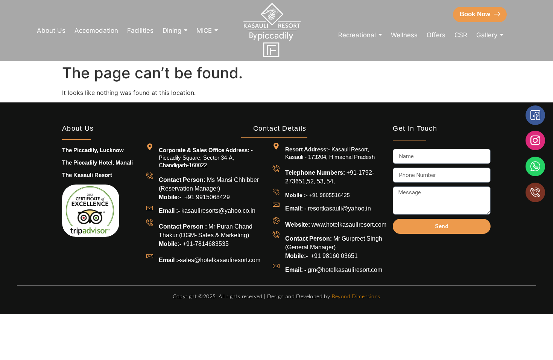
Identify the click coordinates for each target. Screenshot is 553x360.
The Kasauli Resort (87, 175)
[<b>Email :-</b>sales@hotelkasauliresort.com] (149, 256)
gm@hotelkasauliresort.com (333, 270)
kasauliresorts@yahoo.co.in (207, 210)
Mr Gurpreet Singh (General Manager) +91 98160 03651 (333, 247)
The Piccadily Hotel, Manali (97, 162)
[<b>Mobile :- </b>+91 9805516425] (276, 191)
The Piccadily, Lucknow (93, 150)
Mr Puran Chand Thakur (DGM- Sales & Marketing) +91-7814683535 (205, 235)
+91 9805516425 (317, 195)
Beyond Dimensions (356, 296)
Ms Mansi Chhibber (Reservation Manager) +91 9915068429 (209, 188)
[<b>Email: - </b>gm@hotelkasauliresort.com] (276, 265)
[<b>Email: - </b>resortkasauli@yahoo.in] (276, 204)
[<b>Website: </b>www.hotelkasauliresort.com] (276, 220)
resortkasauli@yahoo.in (328, 208)
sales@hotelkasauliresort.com (211, 260)
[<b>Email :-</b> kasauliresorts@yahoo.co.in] (149, 207)
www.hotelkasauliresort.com (335, 224)
